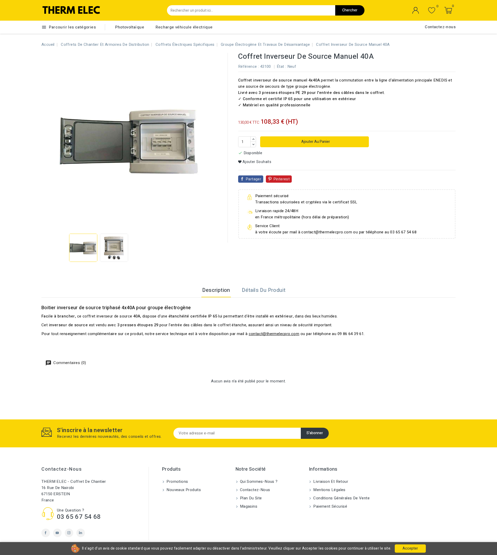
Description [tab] (216, 290)
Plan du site (250, 498)
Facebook (45, 533)
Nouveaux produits (183, 490)
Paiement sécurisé (329, 506)
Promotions (176, 481)
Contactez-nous (440, 27)
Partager (253, 179)
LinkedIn (80, 533)
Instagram (69, 533)
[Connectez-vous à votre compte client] (415, 10)
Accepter (410, 548)
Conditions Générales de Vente (341, 498)
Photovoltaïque (129, 27)
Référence (247, 66)
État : (281, 66)
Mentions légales (329, 490)
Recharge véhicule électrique (184, 27)
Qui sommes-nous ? (258, 481)
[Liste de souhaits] (431, 10)
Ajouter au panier (315, 141)
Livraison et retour (330, 481)
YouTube (57, 533)
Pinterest (281, 179)
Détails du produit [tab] (264, 290)
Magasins (248, 506)
